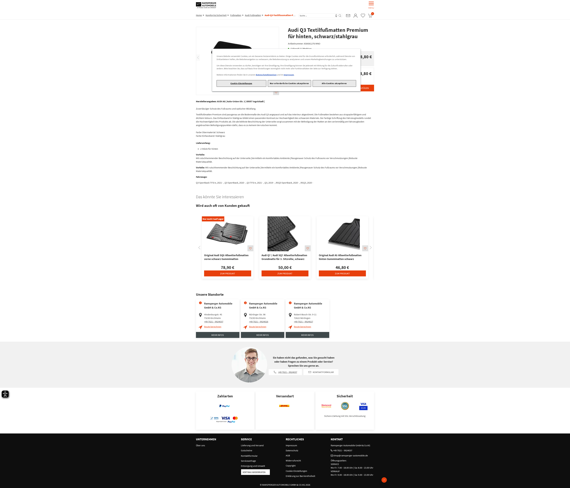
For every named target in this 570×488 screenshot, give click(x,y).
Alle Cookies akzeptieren (334, 83)
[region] (286, 70)
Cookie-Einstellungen (241, 83)
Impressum (289, 74)
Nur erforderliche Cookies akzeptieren (289, 83)
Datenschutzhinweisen (266, 74)
